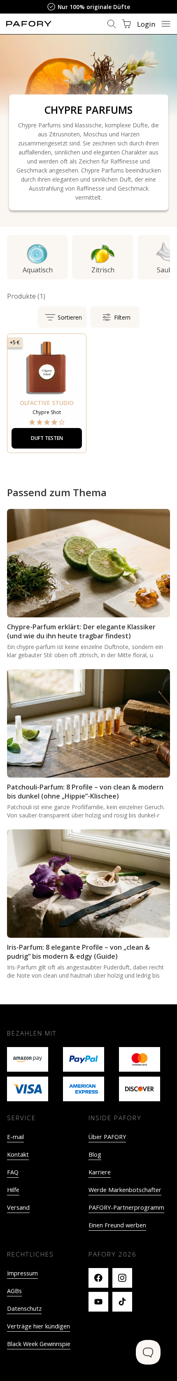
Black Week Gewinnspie (38, 1344)
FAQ (13, 1172)
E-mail (15, 1137)
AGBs (14, 1291)
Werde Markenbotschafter (124, 1190)
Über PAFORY (107, 1137)
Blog (94, 1154)
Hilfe (13, 1190)
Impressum (22, 1273)
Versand (18, 1207)
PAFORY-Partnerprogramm (126, 1207)
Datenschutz (24, 1308)
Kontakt (18, 1154)
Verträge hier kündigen (38, 1326)
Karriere (99, 1172)
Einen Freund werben (117, 1225)
